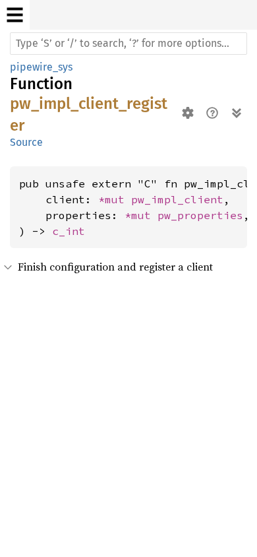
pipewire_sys (41, 67)
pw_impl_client (177, 199)
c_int (68, 231)
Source (26, 142)
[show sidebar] (15, 15)
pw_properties (200, 215)
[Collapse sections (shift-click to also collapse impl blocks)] (236, 113)
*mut (114, 199)
